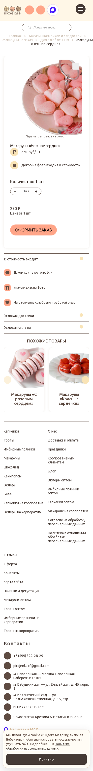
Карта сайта (13, 582)
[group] (24, 380)
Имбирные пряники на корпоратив (21, 620)
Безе (8, 494)
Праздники (57, 449)
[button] (7, 380)
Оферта (10, 564)
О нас (52, 431)
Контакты (12, 573)
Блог (52, 471)
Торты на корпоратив (21, 631)
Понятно (46, 759)
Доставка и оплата (63, 440)
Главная (15, 36)
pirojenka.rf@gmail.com (31, 666)
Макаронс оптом (17, 600)
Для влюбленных (54, 40)
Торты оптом (14, 609)
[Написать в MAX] (52, 9)
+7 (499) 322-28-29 (28, 656)
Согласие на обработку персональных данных (66, 522)
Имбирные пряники (19, 449)
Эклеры (10, 485)
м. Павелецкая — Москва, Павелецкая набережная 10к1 (44, 676)
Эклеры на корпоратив (22, 512)
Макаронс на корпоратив (68, 511)
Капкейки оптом (61, 502)
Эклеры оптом (60, 480)
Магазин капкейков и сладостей (55, 36)
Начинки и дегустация (21, 591)
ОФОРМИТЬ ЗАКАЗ (33, 230)
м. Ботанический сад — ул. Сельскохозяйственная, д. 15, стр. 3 (42, 697)
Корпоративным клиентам (61, 460)
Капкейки (11, 431)
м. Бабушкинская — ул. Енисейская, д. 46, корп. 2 (51, 686)
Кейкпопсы (13, 476)
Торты (9, 440)
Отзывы (10, 555)
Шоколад (11, 467)
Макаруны (12, 458)
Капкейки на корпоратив (23, 503)
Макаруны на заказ (17, 40)
